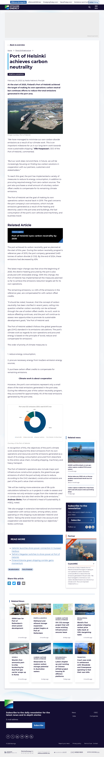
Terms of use (88, 743)
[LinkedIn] (93, 527)
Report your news (64, 743)
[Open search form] (89, 7)
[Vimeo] (22, 737)
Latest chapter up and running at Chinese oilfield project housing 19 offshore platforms (62, 669)
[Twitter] (89, 527)
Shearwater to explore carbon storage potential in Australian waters (41, 666)
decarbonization (14, 570)
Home (10, 50)
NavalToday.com (66, 2)
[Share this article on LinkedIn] (9, 583)
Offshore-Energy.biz (18, 2)
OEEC (96, 712)
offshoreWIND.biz (34, 2)
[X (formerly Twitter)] (13, 737)
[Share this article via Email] (23, 583)
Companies (94, 716)
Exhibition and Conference (83, 2)
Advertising (93, 2)
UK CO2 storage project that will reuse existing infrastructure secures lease (62, 627)
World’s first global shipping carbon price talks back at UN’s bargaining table (84, 629)
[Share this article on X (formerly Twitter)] (14, 583)
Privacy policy (77, 743)
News (74, 712)
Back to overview (17, 45)
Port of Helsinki (27, 570)
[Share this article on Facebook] (18, 583)
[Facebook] (86, 527)
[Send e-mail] (27, 737)
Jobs (74, 716)
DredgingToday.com (50, 2)
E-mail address (12, 719)
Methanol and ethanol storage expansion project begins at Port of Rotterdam (41, 627)
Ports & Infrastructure (23, 50)
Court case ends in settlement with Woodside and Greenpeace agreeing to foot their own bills (84, 666)
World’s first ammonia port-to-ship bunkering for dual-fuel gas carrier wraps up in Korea (19, 667)
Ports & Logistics (16, 74)
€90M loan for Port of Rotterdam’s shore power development (18, 623)
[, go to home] (12, 7)
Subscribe (76, 520)
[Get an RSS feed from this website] (31, 737)
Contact (95, 743)
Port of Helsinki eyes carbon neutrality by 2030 (34, 237)
